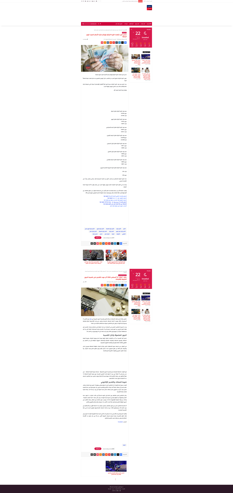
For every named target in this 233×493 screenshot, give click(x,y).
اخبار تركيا (111, 231)
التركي (123, 234)
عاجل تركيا (95, 234)
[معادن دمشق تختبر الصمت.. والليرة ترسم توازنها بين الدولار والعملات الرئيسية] (135, 70)
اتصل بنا (123, 489)
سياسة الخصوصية (118, 489)
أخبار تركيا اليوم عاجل (89, 229)
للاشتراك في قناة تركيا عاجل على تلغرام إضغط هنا (115, 204)
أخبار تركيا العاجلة (110, 229)
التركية (118, 234)
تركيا (113, 234)
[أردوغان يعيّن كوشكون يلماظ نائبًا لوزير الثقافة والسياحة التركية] (135, 56)
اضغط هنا (106, 196)
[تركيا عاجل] (149, 7)
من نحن (113, 489)
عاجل (101, 234)
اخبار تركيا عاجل (93, 231)
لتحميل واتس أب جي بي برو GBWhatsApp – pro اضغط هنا (113, 202)
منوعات (126, 24)
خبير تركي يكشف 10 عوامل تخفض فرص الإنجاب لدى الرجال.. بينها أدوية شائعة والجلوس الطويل (146, 76)
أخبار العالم (131, 24)
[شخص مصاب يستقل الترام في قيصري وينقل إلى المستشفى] (145, 56)
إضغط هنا (110, 198)
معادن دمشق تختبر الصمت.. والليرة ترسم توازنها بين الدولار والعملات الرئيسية (136, 76)
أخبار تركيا (143, 24)
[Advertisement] (104, 12)
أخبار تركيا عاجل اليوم (120, 231)
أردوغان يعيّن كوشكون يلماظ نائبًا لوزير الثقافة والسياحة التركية (136, 62)
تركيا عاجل (107, 234)
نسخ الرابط (98, 237)
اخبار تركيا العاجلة (102, 231)
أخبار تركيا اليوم (100, 229)
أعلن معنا (109, 489)
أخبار (124, 229)
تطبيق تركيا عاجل (119, 24)
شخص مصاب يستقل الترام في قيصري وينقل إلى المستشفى (146, 62)
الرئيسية (148, 24)
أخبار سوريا (137, 24)
